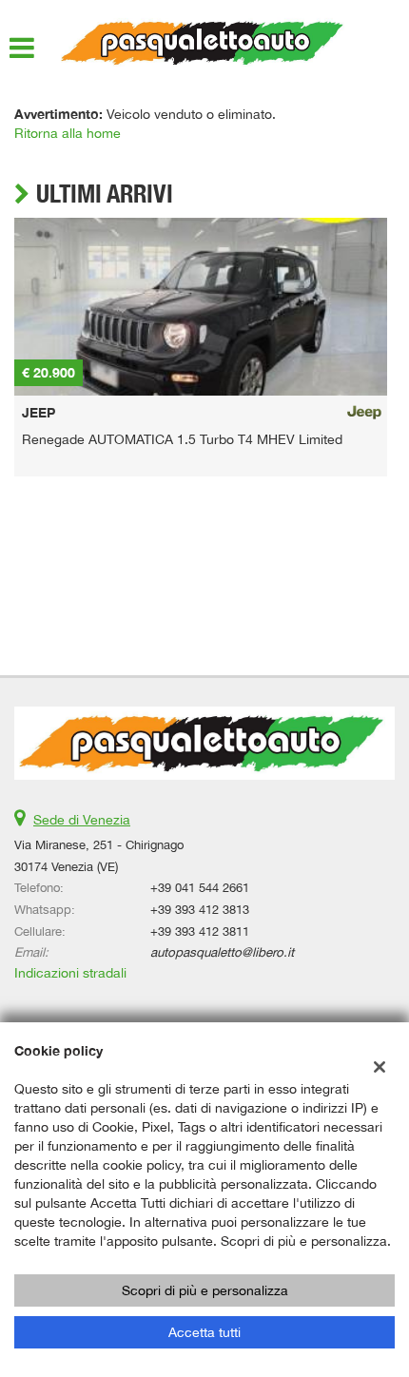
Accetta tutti (204, 1332)
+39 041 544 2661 (199, 887)
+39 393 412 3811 (199, 931)
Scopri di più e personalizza (205, 1290)
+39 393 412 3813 (199, 909)
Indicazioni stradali (70, 972)
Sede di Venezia (81, 819)
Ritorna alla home (67, 133)
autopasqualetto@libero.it (222, 952)
